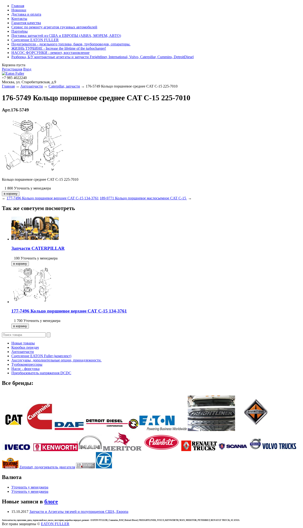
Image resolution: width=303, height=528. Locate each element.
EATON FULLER (55, 524)
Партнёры (19, 31)
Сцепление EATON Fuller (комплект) (41, 356)
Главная (17, 6)
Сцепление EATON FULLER (35, 40)
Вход (27, 69)
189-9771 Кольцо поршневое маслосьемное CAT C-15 (143, 198)
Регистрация (12, 69)
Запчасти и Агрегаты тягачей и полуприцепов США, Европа (78, 512)
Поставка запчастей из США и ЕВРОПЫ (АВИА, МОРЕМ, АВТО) (66, 36)
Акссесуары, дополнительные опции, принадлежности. (56, 360)
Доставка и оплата (26, 14)
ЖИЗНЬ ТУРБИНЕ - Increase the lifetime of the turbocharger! (58, 48)
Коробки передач (25, 347)
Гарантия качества (26, 23)
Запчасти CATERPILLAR (38, 248)
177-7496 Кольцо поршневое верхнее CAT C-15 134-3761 (53, 198)
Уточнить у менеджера (29, 487)
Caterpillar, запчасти (64, 86)
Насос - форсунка (25, 369)
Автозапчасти (31, 86)
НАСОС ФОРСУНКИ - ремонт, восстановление (50, 53)
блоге (51, 501)
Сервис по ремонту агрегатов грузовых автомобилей (54, 27)
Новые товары (23, 343)
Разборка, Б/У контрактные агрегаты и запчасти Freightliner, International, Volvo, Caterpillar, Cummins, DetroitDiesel (102, 57)
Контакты (19, 19)
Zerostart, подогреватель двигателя (47, 467)
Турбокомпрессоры (26, 364)
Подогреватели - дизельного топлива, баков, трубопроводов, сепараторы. (70, 44)
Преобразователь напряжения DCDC (41, 373)
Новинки (18, 10)
